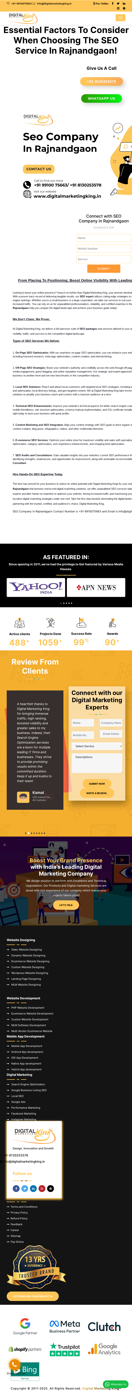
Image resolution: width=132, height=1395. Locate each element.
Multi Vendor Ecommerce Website (30, 1031)
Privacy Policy (18, 1212)
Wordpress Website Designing (28, 973)
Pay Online (16, 1241)
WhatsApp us (101, 98)
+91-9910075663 (21, 3)
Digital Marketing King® (101, 1388)
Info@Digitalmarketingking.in (54, 3)
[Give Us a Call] (14, 1364)
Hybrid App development (25, 1069)
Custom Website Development (28, 1019)
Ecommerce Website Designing (29, 961)
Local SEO (16, 1096)
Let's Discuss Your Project (31, 1296)
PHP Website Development (26, 1007)
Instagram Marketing (22, 1119)
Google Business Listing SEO (28, 1090)
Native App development (25, 1063)
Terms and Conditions (23, 1206)
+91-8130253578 (101, 81)
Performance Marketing (24, 1107)
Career (14, 1230)
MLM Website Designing (25, 984)
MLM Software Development (27, 1025)
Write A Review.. (97, 793)
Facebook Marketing (22, 1113)
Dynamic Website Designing (27, 955)
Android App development (26, 1051)
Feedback (15, 1224)
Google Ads (17, 1101)
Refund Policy (18, 1218)
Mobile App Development (25, 1046)
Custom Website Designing (26, 967)
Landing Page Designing (25, 978)
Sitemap (15, 1236)
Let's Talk (66, 905)
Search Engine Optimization (27, 1084)
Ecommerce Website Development (31, 1013)
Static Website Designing (25, 949)
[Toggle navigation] (120, 17)
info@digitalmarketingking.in (24, 1161)
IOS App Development (23, 1057)
